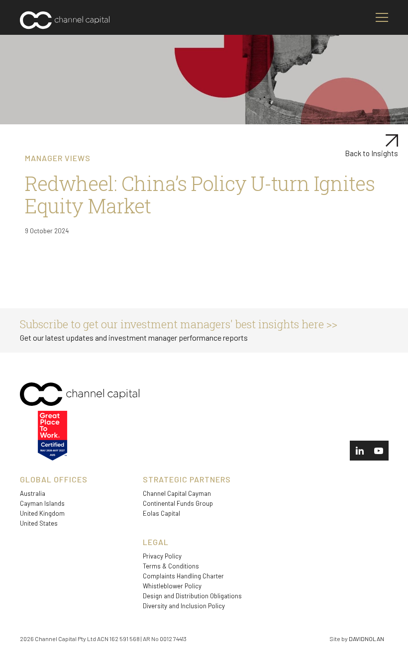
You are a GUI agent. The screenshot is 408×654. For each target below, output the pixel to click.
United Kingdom (42, 513)
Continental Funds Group (178, 503)
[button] (382, 17)
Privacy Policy (162, 556)
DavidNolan (366, 638)
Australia (32, 493)
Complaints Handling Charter (183, 576)
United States (39, 523)
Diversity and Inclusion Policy (184, 606)
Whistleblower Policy (172, 586)
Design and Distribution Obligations (192, 596)
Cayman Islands (42, 503)
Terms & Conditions (171, 566)
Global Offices (54, 479)
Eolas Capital (161, 513)
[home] (64, 22)
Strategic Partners (187, 479)
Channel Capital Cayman (177, 493)
